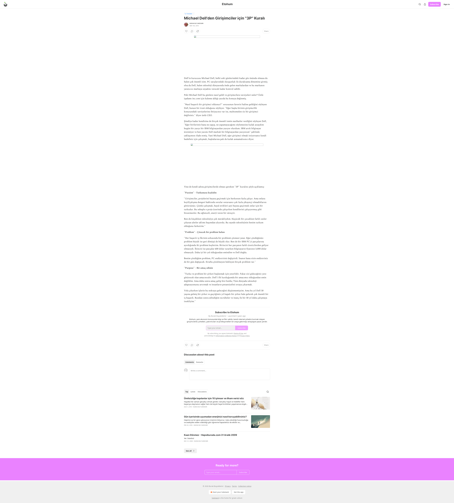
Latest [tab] (192, 392)
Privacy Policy (245, 336)
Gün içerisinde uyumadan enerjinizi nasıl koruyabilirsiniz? (215, 416)
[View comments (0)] (192, 31)
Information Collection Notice (226, 336)
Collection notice (244, 486)
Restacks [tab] (199, 362)
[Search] (419, 4)
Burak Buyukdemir (196, 23)
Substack (215, 498)
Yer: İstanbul (189, 438)
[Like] (186, 31)
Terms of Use (238, 333)
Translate (189, 14)
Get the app (238, 492)
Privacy (228, 486)
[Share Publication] (425, 4)
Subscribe (434, 4)
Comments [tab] (189, 362)
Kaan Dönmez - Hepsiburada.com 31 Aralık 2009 (210, 435)
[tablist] (194, 362)
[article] (227, 404)
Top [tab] (186, 392)
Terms (234, 486)
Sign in (447, 4)
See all (189, 451)
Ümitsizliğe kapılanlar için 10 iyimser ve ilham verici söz (214, 398)
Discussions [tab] (202, 392)
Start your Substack (221, 492)
